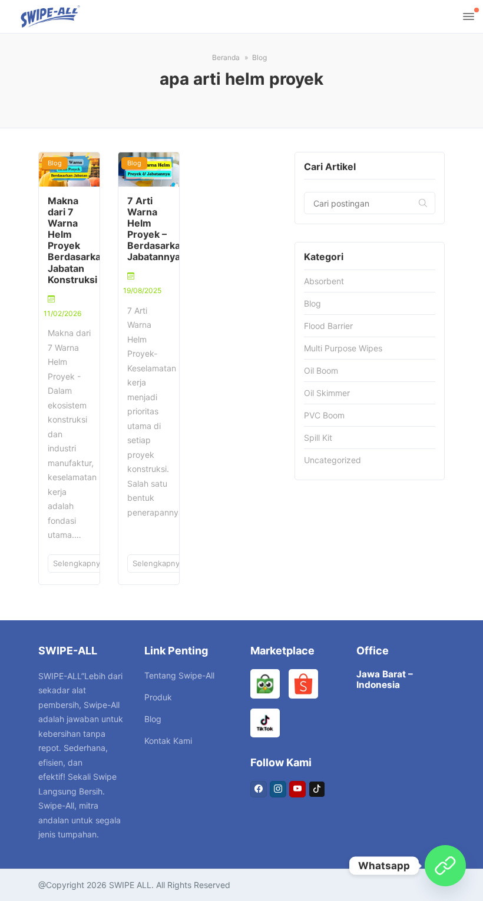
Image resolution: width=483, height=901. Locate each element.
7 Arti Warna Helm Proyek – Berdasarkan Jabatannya (156, 229)
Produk (158, 697)
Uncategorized (332, 460)
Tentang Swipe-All (179, 675)
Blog (55, 163)
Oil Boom (321, 370)
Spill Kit (318, 438)
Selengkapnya (80, 563)
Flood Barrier (328, 326)
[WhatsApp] (445, 865)
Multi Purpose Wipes (343, 348)
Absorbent (324, 281)
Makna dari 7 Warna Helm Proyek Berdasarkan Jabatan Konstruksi (77, 240)
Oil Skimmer (327, 393)
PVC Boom (324, 415)
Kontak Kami (168, 741)
